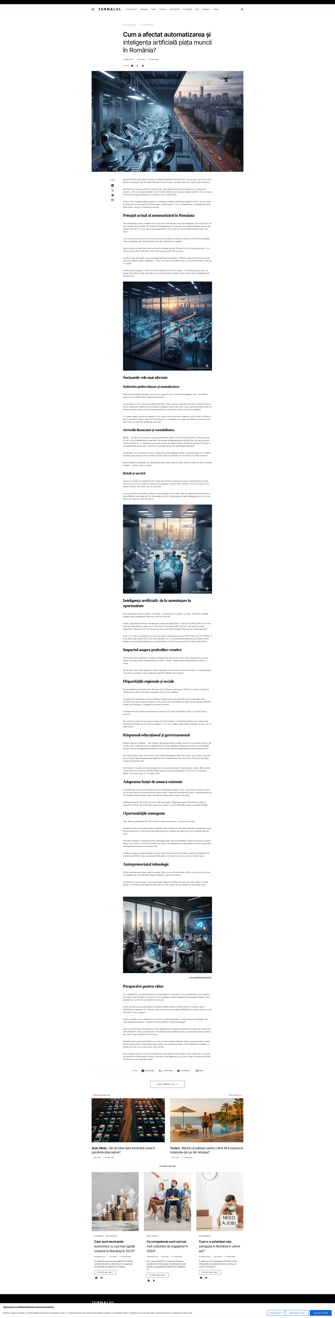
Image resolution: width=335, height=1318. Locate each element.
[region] (167, 1310)
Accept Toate (321, 1313)
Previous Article (102, 1095)
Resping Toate (297, 1313)
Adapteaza (275, 1313)
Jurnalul (110, 9)
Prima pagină (129, 24)
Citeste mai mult (105, 1272)
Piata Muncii (147, 24)
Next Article (235, 1095)
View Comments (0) (166, 1084)
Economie (98, 1236)
